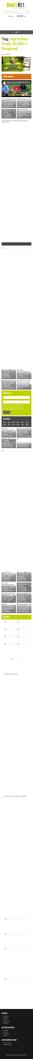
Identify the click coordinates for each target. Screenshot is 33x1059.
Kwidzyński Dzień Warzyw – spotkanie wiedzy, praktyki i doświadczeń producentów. (7, 577)
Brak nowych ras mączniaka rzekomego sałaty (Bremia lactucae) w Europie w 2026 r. (24, 114)
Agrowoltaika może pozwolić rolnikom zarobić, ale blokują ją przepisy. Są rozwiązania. (7, 608)
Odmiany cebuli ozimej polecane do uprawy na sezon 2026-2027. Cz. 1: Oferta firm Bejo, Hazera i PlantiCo (24, 103)
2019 (9, 424)
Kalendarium (11, 16)
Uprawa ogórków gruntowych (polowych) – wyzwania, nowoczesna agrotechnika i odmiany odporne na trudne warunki (8, 441)
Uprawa (5, 1035)
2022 (22, 422)
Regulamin (6, 1023)
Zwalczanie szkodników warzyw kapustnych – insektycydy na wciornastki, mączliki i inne (7, 373)
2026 (4, 422)
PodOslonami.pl (7, 1043)
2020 (4, 424)
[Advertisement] (16, 24)
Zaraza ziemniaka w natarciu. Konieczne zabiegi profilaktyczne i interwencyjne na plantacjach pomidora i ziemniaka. (8, 384)
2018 (13, 424)
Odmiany (5, 1030)
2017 (18, 424)
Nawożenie (6, 1034)
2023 (18, 422)
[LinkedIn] (21, 16)
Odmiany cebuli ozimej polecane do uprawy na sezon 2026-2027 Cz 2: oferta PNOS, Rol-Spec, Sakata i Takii (8, 103)
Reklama (5, 1018)
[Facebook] (18, 16)
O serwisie (6, 1016)
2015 (27, 424)
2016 (22, 424)
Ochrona (5, 1032)
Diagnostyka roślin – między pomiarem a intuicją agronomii (23, 445)
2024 (13, 422)
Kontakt (5, 1019)
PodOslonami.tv (7, 1044)
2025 (9, 422)
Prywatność (6, 1021)
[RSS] (24, 16)
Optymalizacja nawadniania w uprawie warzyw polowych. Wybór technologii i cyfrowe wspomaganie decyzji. (24, 432)
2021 (27, 422)
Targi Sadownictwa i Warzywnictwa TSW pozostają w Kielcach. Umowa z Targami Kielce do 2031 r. (8, 598)
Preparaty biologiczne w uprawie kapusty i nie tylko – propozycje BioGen (24, 375)
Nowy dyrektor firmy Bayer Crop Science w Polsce (23, 386)
